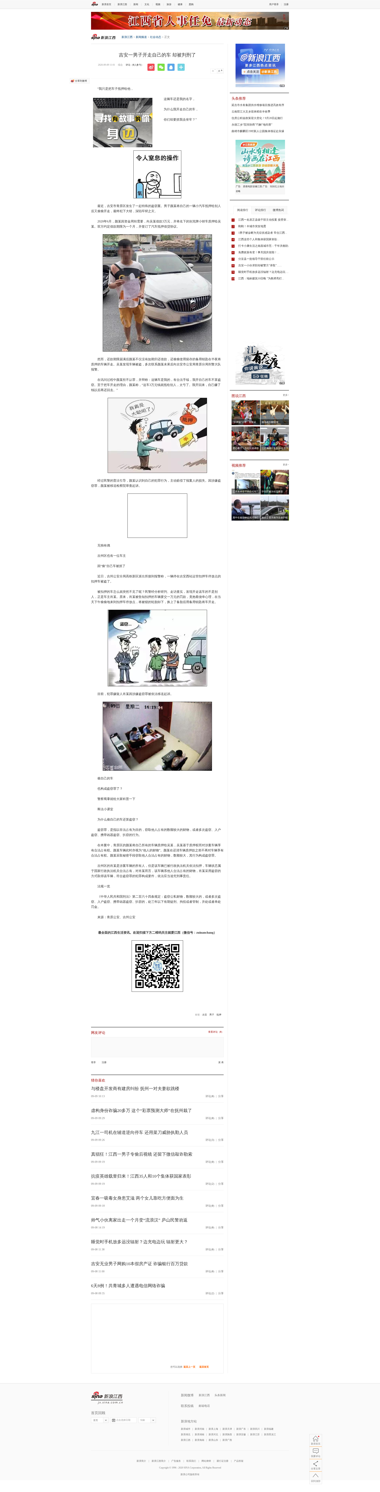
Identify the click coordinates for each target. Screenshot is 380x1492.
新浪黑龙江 (270, 1434)
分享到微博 (81, 80)
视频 (158, 4)
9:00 (143, 1420)
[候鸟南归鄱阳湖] (274, 401)
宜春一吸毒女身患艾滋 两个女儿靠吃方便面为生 (137, 1198)
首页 (95, 1420)
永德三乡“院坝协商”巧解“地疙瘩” (252, 124)
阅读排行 (242, 210)
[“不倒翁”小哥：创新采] (246, 401)
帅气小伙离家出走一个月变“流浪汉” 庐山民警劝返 (139, 1220)
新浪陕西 (227, 1434)
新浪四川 (255, 1429)
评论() (209, 1096)
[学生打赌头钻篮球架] (274, 471)
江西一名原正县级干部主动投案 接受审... (263, 219)
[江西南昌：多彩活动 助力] (274, 427)
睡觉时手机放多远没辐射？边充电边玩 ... (263, 271)
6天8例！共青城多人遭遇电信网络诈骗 (128, 1285)
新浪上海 (213, 1429)
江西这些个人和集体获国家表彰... (258, 239)
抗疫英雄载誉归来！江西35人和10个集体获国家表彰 (141, 1176)
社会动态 (155, 37)
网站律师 (206, 1461)
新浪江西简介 (159, 1461)
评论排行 (260, 210)
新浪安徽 (241, 1434)
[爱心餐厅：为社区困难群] (246, 427)
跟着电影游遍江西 (252, 186)
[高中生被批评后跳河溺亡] (246, 497)
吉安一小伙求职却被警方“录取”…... (260, 265)
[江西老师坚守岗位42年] (246, 471)
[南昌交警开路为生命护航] (274, 497)
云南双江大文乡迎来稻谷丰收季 (251, 111)
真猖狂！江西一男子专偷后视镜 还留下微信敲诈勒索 (141, 1154)
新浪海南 (199, 1440)
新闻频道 (141, 37)
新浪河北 (213, 1434)
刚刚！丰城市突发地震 (252, 226)
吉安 (204, 1014)
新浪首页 (106, 4)
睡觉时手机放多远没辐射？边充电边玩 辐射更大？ (139, 1241)
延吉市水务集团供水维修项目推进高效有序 (258, 105)
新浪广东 (241, 1429)
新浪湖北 (185, 1434)
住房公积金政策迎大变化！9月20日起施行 (257, 118)
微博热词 (278, 210)
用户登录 (274, 4)
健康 (180, 4)
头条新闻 (220, 1395)
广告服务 (176, 1461)
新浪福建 (269, 1429)
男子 (211, 1014)
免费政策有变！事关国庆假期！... (258, 252)
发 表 (221, 1062)
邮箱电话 (204, 1405)
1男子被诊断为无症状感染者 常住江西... (262, 232)
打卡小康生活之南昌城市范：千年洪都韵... (264, 245)
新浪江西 (122, 4)
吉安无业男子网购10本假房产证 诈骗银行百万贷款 (139, 1263)
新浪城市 (185, 1429)
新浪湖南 (199, 1434)
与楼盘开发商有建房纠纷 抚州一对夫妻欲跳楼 (135, 1088)
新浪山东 (213, 1440)
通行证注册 (222, 1461)
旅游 (169, 4)
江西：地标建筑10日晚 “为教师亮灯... (261, 278)
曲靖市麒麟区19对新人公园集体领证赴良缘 (258, 131)
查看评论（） (216, 1032)
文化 (146, 4)
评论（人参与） (134, 64)
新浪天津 (227, 1429)
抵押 (219, 1014)
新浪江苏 (255, 1434)
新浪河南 (199, 1429)
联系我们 (191, 1461)
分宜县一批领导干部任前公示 (256, 258)
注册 (286, 4)
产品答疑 (238, 1461)
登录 (93, 1062)
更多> (286, 395)
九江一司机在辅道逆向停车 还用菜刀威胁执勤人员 (139, 1132)
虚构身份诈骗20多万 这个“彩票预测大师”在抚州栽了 (141, 1110)
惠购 (191, 4)
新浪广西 (227, 1440)
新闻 (135, 4)
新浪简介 (141, 1461)
